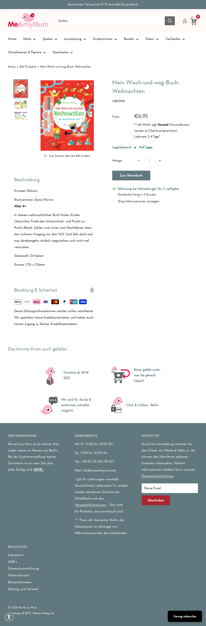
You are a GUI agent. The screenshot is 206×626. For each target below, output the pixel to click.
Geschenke (60, 52)
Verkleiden (173, 39)
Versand (163, 124)
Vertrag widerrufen (184, 616)
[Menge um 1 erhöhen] (160, 160)
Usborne (118, 100)
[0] (194, 20)
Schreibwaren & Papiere (24, 52)
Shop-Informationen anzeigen (138, 201)
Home (12, 39)
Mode (27, 39)
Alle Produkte (28, 66)
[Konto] (185, 21)
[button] (9, 617)
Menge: (117, 160)
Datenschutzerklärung (23, 568)
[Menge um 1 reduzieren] (138, 160)
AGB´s (12, 561)
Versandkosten (179, 124)
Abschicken (156, 500)
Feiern (150, 39)
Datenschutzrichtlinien (158, 476)
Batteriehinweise (19, 582)
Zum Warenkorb (131, 175)
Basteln (129, 39)
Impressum (15, 555)
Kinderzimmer (102, 39)
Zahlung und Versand (23, 589)
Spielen (48, 39)
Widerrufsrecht (19, 575)
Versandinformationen (90, 505)
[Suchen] (170, 20)
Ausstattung (72, 39)
